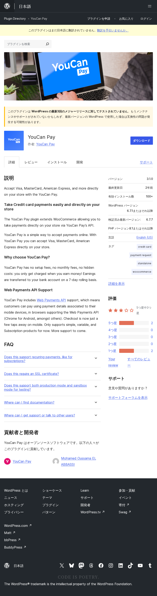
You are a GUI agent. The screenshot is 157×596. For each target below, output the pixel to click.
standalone (144, 263)
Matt (10, 533)
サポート (146, 162)
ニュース (10, 498)
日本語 (19, 566)
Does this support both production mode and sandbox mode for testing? (45, 387)
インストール (57, 162)
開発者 (85, 505)
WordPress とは (16, 490)
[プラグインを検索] (47, 44)
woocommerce (142, 271)
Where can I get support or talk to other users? (39, 415)
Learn (85, 490)
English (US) (145, 237)
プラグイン (50, 505)
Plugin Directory (15, 18)
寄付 (124, 505)
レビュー (31, 162)
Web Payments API (51, 300)
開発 (79, 162)
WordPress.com (18, 526)
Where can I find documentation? (29, 402)
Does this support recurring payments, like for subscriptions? (38, 359)
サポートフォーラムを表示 (128, 397)
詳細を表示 (116, 283)
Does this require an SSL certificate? (31, 374)
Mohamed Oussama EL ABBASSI (78, 461)
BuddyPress (15, 547)
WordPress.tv (93, 512)
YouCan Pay (45, 144)
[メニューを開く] (150, 6)
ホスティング (14, 505)
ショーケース (52, 490)
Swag (125, 512)
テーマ (47, 498)
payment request (140, 255)
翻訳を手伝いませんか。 (113, 30)
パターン (48, 512)
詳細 (11, 162)
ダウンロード (141, 140)
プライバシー (14, 512)
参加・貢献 (127, 490)
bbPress (12, 540)
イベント (125, 498)
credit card (144, 246)
